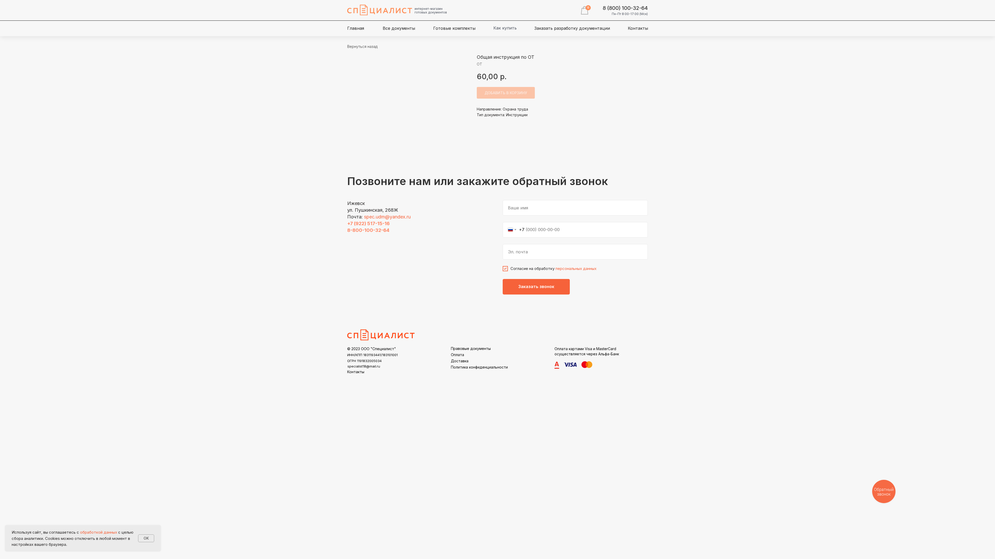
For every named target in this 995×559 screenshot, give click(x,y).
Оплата (457, 354)
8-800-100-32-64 (368, 230)
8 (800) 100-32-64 (625, 8)
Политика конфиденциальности (479, 367)
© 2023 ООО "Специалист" (371, 349)
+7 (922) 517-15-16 (368, 223)
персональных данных (576, 268)
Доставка (459, 361)
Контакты (355, 372)
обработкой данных (98, 532)
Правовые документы (471, 348)
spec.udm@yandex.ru (387, 216)
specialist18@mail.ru (363, 366)
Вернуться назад (362, 46)
